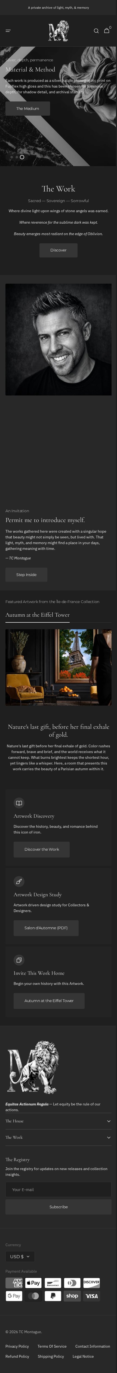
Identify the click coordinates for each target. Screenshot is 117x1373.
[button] (8, 31)
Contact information (22, 1360)
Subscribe (56, 1210)
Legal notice (16, 1370)
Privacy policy (17, 1350)
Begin (21, 105)
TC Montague (30, 1335)
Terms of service (52, 1350)
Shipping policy (94, 1360)
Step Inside (26, 572)
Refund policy (61, 1360)
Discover (56, 248)
